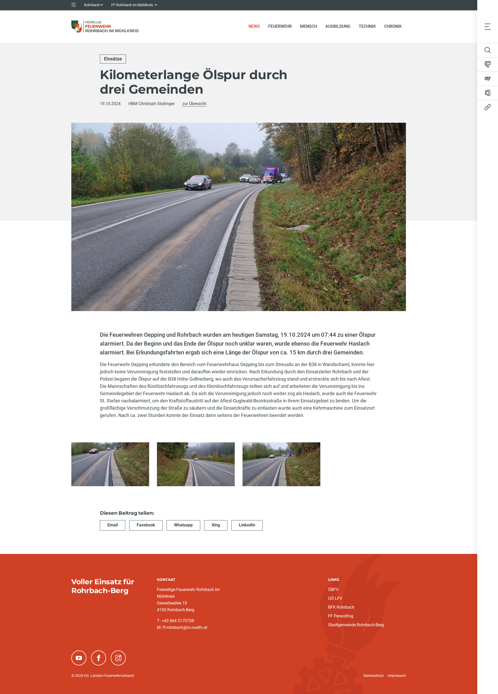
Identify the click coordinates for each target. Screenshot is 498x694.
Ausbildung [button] (337, 26)
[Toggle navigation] (487, 26)
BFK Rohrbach (341, 607)
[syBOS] (487, 79)
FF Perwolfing (340, 616)
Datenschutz (373, 676)
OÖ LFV (335, 598)
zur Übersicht (194, 103)
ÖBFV (333, 589)
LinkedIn (247, 525)
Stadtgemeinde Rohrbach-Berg (356, 624)
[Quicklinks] (487, 107)
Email (112, 525)
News (256, 26)
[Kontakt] (487, 64)
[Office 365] (487, 93)
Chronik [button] (393, 26)
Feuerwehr (280, 26)
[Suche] (487, 50)
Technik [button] (367, 26)
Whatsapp (183, 525)
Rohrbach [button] (92, 5)
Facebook (146, 525)
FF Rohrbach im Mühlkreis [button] (132, 5)
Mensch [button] (308, 26)
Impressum (397, 676)
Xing (216, 525)
